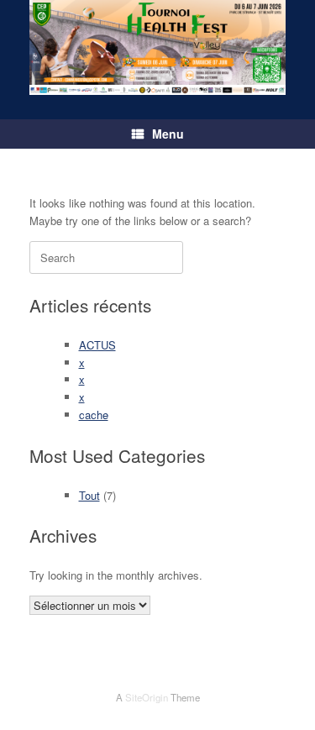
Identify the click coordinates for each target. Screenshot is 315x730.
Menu (168, 133)
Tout (89, 495)
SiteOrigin (146, 697)
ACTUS (97, 345)
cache (93, 415)
